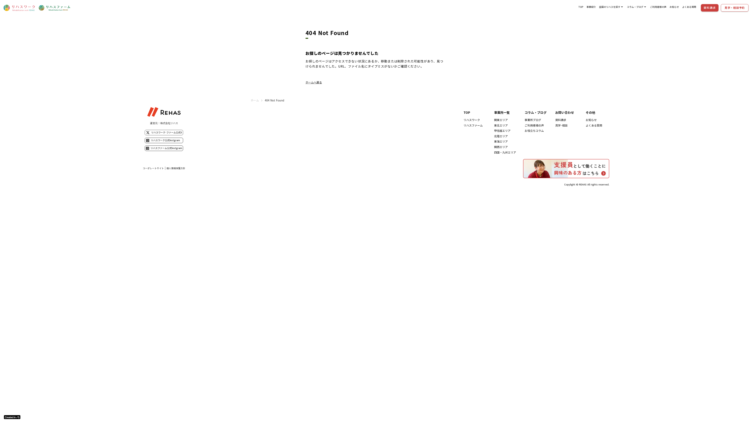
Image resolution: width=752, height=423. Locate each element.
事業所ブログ (533, 120)
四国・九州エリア (505, 152)
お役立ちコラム (534, 131)
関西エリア (501, 147)
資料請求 (560, 120)
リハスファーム (473, 125)
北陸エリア (501, 136)
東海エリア (501, 141)
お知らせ (674, 6)
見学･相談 (561, 125)
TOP (580, 6)
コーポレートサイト (153, 168)
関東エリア (501, 120)
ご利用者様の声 (658, 6)
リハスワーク (472, 120)
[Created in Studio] (12, 417)
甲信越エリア (502, 131)
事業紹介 (591, 6)
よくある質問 (689, 6)
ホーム (255, 100)
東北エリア (501, 125)
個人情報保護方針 (175, 168)
